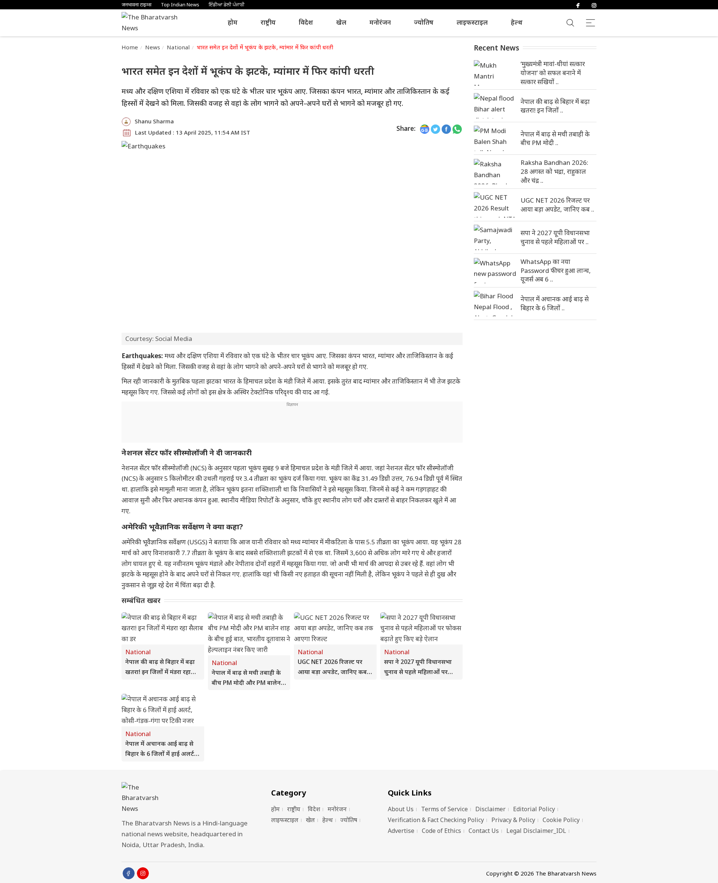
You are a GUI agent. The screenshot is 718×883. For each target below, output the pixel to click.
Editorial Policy (534, 809)
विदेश (306, 22)
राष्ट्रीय (268, 22)
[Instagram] (594, 4)
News (152, 47)
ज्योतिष (423, 22)
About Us (401, 809)
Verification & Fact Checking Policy (436, 820)
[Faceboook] (129, 873)
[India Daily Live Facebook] (446, 128)
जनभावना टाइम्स (136, 4)
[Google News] (424, 128)
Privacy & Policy (513, 820)
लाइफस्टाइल (472, 22)
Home (130, 47)
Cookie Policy (561, 820)
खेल (341, 22)
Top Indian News (180, 4)
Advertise (401, 831)
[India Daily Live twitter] (435, 128)
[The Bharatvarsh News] (153, 23)
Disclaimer (490, 809)
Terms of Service (444, 809)
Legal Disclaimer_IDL (536, 831)
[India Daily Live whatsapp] (457, 128)
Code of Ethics (441, 831)
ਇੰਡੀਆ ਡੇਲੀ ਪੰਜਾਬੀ (227, 4)
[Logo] (187, 798)
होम (232, 22)
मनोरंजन (380, 22)
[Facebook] (578, 4)
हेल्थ (516, 22)
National (178, 47)
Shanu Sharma (154, 121)
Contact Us (484, 831)
